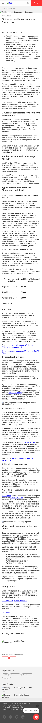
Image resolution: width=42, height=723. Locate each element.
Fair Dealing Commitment (12, 705)
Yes (5, 658)
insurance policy (15, 393)
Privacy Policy (23, 703)
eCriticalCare (30, 442)
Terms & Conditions (9, 703)
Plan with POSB (20, 601)
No (13, 658)
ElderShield (6, 496)
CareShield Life (16, 498)
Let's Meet (6, 612)
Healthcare (27, 675)
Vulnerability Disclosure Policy (13, 707)
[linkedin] (23, 716)
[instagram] (10, 716)
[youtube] (16, 716)
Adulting (6, 679)
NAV (5, 675)
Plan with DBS (7, 601)
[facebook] (4, 716)
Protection (11, 8)
